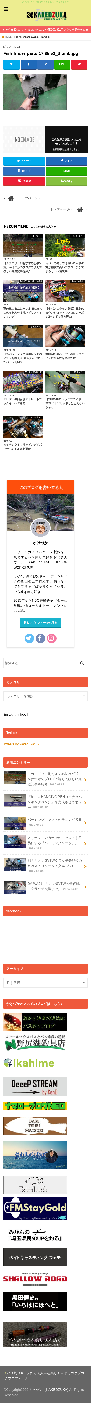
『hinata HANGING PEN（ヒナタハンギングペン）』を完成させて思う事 (55, 802)
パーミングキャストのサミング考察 (55, 822)
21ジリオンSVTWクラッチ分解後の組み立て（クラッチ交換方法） (55, 866)
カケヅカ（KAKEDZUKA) (48, 1390)
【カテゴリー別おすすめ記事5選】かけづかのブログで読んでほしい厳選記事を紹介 (55, 779)
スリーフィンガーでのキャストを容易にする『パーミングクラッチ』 (55, 843)
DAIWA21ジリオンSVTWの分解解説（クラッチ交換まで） (55, 886)
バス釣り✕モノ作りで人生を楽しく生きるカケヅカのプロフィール (44, 1375)
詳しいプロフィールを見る (40, 622)
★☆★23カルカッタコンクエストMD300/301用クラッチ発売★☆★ (46, 29)
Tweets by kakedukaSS (21, 744)
